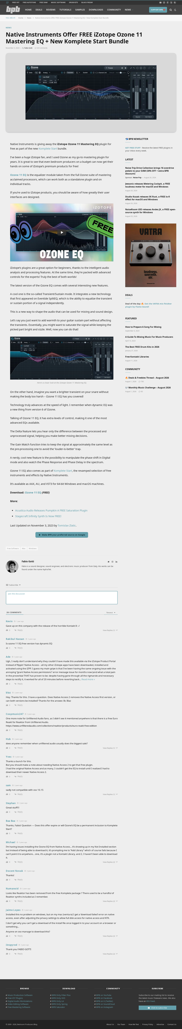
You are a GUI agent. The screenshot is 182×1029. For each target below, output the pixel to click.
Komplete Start (48, 148)
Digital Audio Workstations (20, 1001)
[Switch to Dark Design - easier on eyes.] (175, 10)
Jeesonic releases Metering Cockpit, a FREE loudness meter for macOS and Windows (147, 185)
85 (142, 391)
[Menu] (7, 2)
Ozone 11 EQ (18, 175)
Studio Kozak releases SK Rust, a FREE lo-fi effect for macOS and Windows (147, 198)
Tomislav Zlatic (67, 525)
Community (114, 9)
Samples (80, 9)
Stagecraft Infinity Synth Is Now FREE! (38, 516)
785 (142, 381)
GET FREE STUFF (132, 147)
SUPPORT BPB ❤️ (158, 10)
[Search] (170, 10)
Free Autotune (29, 2)
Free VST (15, 2)
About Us (110, 1024)
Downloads (96, 9)
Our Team (121, 1024)
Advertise (160, 1024)
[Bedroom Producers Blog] (13, 10)
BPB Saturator (58, 1007)
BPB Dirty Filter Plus (61, 995)
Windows (33, 548)
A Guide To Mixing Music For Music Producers (149, 337)
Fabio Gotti (28, 48)
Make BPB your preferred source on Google (63, 534)
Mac (23, 548)
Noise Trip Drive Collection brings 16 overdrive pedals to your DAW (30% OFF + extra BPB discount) (149, 171)
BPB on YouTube (103, 995)
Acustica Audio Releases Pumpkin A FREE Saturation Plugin (51, 510)
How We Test (134, 1024)
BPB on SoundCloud (105, 1004)
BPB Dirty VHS (58, 998)
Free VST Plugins (15, 998)
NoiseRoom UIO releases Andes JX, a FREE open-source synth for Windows (150, 211)
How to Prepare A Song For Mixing (143, 327)
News (128, 9)
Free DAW (43, 2)
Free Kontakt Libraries (137, 356)
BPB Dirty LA (58, 1001)
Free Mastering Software (19, 1007)
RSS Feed (150, 1001)
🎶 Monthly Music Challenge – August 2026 (148, 387)
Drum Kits (73, 2)
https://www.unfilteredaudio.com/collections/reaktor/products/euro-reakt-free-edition (51, 725)
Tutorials (65, 9)
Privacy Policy (147, 1024)
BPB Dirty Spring (59, 1004)
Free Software (13, 548)
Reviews (50, 9)
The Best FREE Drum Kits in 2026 (142, 347)
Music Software (58, 2)
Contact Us (171, 1024)
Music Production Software (20, 995)
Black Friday (87, 2)
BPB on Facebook (104, 998)
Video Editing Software (18, 1004)
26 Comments (42, 48)
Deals (39, 9)
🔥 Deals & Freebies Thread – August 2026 (147, 377)
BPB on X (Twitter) (104, 1001)
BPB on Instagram (104, 1007)
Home (28, 9)
